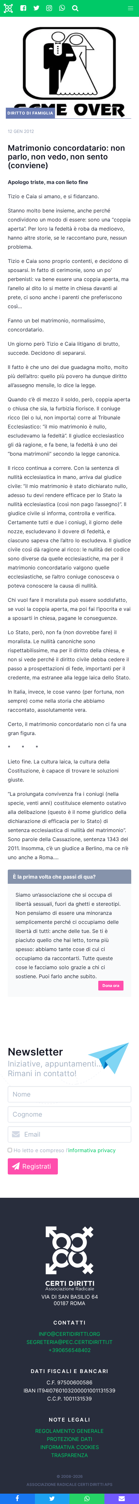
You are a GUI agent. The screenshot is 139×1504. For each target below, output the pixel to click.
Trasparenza (69, 1455)
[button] (130, 8)
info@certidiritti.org (69, 1334)
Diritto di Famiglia (30, 113)
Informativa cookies (69, 1447)
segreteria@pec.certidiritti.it (69, 1342)
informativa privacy (92, 1150)
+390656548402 (69, 1350)
